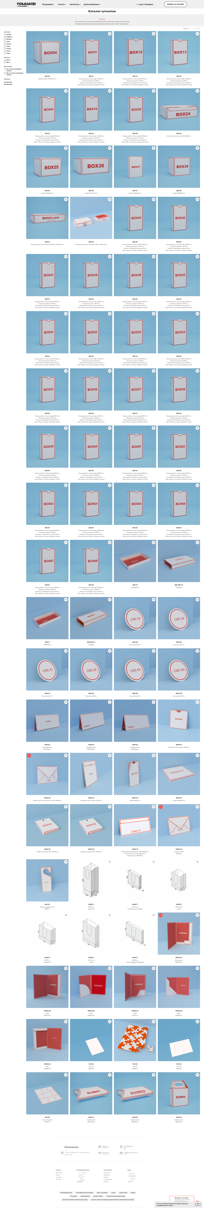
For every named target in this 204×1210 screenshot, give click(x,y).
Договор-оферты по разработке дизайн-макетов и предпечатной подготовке (112, 1199)
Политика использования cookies (115, 1196)
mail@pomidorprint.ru (131, 1153)
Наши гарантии (123, 1192)
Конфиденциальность (66, 1192)
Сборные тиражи (85, 1196)
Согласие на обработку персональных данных (74, 1199)
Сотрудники (73, 1196)
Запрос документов (102, 1192)
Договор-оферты (98, 1196)
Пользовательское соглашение (84, 1192)
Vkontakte (105, 1153)
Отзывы (133, 1192)
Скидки (113, 1192)
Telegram (105, 1146)
